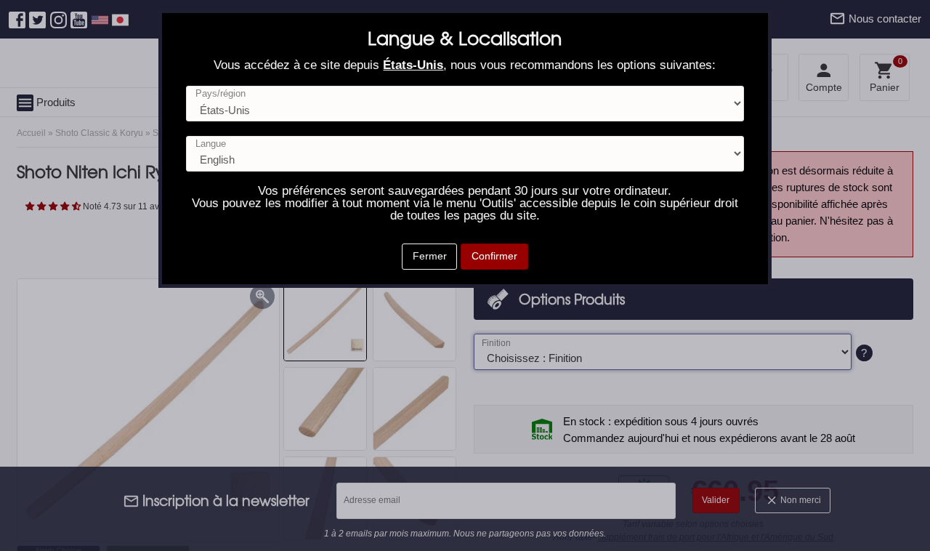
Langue (210, 144)
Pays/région (220, 94)
